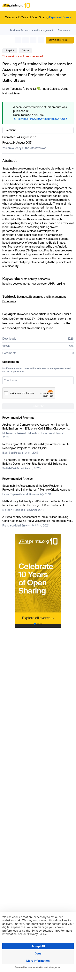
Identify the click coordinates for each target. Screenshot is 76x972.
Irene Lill (31, 89)
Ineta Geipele (50, 89)
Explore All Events (60, 17)
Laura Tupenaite (12, 89)
